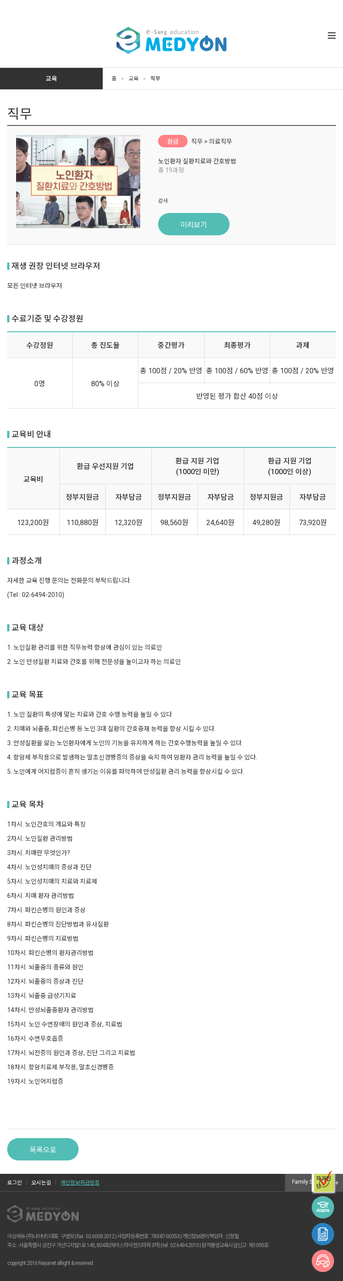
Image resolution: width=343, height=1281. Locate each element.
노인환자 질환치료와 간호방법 (197, 161)
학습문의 (323, 1261)
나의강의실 (323, 1207)
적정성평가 (323, 1182)
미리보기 (193, 225)
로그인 (14, 1183)
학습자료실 (323, 1234)
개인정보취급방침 (80, 1183)
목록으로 (42, 1150)
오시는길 (41, 1183)
